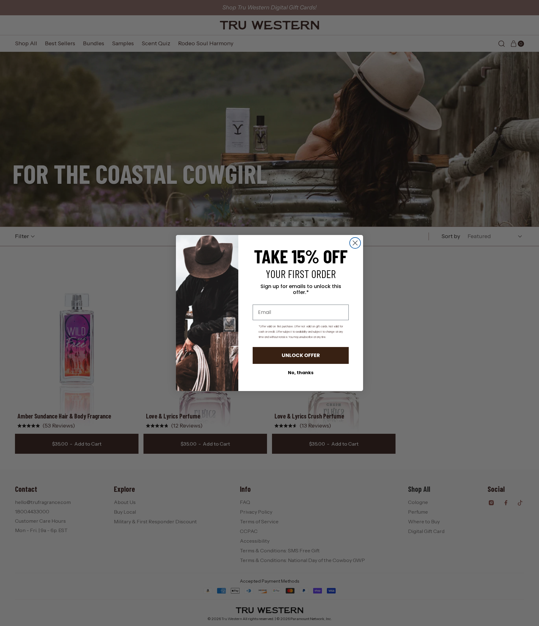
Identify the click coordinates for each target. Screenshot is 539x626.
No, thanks (300, 372)
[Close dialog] (355, 242)
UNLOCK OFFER (301, 355)
